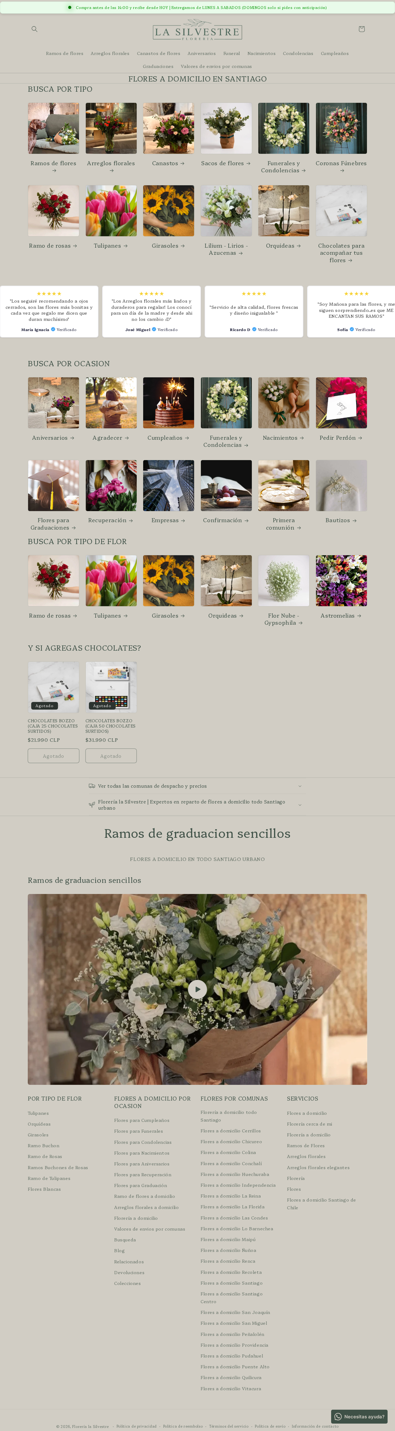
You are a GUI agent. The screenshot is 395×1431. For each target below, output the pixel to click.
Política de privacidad (137, 1426)
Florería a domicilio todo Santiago (229, 1116)
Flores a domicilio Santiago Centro (232, 1297)
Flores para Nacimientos (142, 1152)
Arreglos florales (111, 163)
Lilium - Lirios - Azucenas (226, 249)
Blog (119, 1250)
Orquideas (280, 245)
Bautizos (338, 519)
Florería (296, 1178)
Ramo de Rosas (45, 1156)
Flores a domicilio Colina (228, 1152)
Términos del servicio (229, 1426)
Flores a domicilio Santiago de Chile (321, 1204)
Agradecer (107, 437)
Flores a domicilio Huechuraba (235, 1174)
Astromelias (338, 615)
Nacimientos (280, 437)
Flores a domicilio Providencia (234, 1344)
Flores (294, 1189)
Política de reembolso (183, 1426)
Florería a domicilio (136, 1218)
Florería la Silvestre (90, 1426)
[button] (34, 29)
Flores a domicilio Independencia (238, 1185)
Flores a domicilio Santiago (232, 1282)
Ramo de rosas (50, 245)
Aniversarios (50, 437)
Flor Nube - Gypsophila (281, 619)
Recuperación (107, 519)
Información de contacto (315, 1426)
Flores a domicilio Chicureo (231, 1141)
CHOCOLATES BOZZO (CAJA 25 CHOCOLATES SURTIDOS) (53, 726)
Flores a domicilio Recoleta (231, 1272)
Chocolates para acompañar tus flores (341, 252)
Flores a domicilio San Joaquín (235, 1312)
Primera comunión (280, 523)
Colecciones (127, 1283)
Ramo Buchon (44, 1145)
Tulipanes (107, 245)
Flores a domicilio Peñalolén (232, 1334)
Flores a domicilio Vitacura (231, 1388)
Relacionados (129, 1261)
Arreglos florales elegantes (318, 1167)
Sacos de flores (222, 162)
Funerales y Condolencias (280, 166)
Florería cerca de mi (309, 1123)
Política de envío (270, 1426)
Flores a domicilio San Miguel (234, 1323)
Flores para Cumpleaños (141, 1120)
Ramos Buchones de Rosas (58, 1167)
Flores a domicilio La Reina (231, 1196)
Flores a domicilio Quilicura (231, 1377)
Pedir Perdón (338, 437)
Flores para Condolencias (143, 1142)
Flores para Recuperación (142, 1174)
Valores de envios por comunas (149, 1229)
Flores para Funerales (138, 1131)
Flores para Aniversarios (141, 1163)
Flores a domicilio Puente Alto (235, 1366)
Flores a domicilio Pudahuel (232, 1356)
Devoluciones (129, 1272)
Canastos (165, 162)
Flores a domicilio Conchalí (231, 1163)
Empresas (165, 519)
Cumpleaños (165, 437)
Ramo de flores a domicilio (144, 1196)
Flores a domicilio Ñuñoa (228, 1250)
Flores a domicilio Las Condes (234, 1217)
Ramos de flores (53, 163)
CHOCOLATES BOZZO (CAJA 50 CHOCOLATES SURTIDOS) (110, 726)
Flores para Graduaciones (50, 523)
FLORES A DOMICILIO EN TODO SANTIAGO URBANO (197, 858)
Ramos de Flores (306, 1145)
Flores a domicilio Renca (228, 1261)
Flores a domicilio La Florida (232, 1206)
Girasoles (165, 245)
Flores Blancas (44, 1189)
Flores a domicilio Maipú (228, 1239)
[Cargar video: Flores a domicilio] (197, 989)
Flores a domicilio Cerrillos (231, 1130)
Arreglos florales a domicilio (146, 1207)
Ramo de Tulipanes (49, 1178)
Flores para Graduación (140, 1185)
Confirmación (222, 519)
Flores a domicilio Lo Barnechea (237, 1228)
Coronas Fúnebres (341, 163)
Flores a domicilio (307, 1113)
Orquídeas (39, 1123)
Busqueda (125, 1239)
